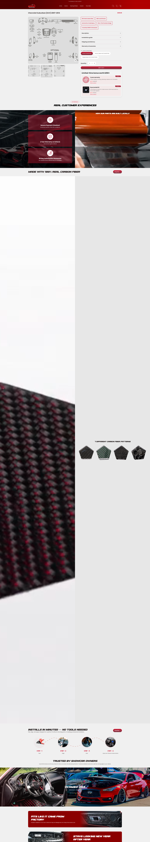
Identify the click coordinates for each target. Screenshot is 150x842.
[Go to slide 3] (68, 802)
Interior (66, 6)
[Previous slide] (28, 787)
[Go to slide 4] (70, 802)
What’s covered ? (93, 82)
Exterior (82, 6)
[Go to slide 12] (83, 802)
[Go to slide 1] (65, 802)
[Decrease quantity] (89, 63)
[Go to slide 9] (78, 802)
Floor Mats (88, 6)
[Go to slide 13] (84, 802)
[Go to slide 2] (66, 802)
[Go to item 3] (59, 71)
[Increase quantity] (94, 63)
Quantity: (83, 63)
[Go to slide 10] (79, 802)
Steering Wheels (74, 6)
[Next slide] (121, 787)
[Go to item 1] (34, 71)
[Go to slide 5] (71, 802)
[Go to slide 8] (76, 802)
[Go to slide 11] (81, 802)
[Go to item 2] (46, 71)
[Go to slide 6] (73, 802)
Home (60, 6)
